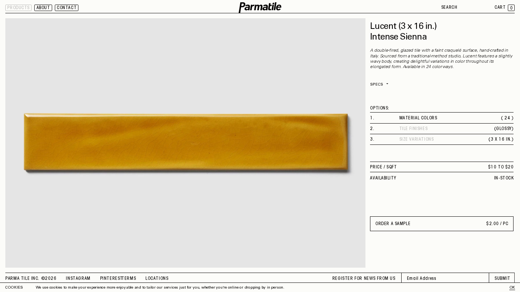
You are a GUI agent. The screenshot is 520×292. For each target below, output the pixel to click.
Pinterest (111, 279)
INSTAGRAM (78, 279)
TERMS (128, 279)
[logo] (260, 7)
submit (502, 279)
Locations (156, 279)
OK (512, 288)
